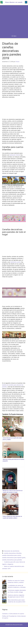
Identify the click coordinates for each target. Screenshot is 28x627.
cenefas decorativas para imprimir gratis (13, 557)
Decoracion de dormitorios (11, 551)
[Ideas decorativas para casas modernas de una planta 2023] (4, 601)
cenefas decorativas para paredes (12, 560)
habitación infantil (14, 155)
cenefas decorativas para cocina (11, 555)
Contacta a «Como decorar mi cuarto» (13, 613)
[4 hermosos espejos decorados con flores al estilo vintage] (4, 591)
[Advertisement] (14, 19)
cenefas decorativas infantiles (12, 553)
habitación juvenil (15, 262)
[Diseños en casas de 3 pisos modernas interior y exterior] (4, 582)
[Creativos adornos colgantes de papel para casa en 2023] (4, 596)
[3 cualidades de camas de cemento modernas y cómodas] (4, 587)
